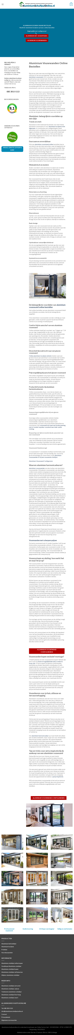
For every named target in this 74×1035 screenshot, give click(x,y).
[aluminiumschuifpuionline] (37, 4)
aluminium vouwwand (36, 77)
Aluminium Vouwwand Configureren (41, 461)
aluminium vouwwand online (43, 144)
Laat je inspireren (57, 777)
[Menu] (2, 4)
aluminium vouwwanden (37, 468)
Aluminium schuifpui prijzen (10, 989)
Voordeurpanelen (7, 952)
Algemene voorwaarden (9, 1020)
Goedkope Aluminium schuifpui (11, 966)
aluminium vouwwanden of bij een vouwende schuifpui (45, 456)
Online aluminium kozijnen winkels (40, 356)
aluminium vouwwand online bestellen (47, 306)
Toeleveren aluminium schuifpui (11, 992)
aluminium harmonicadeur (40, 736)
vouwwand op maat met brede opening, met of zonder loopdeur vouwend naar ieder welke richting (47, 427)
